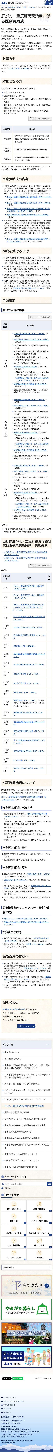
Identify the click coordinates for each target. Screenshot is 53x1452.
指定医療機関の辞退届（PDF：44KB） (29, 751)
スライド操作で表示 (44, 118)
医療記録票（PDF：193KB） (26, 367)
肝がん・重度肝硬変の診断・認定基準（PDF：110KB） (29, 197)
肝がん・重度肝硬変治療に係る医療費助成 (24, 1106)
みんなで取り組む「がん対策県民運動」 (23, 1084)
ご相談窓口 (39, 1257)
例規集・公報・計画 (13, 1233)
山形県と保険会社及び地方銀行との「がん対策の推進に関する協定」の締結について (27, 1066)
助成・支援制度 (39, 1209)
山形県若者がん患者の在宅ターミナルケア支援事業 (27, 1146)
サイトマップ (8, 1408)
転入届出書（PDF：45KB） (25, 760)
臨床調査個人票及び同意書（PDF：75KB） (31, 339)
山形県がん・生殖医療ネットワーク (21, 1154)
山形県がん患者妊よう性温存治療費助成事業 (25, 1125)
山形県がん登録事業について (18, 1132)
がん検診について (13, 1059)
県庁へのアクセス (18, 1417)
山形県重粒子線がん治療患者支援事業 (22, 1138)
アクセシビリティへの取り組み (14, 1401)
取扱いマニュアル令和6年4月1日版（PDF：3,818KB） (26, 918)
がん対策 (31, 7)
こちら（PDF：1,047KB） (19, 69)
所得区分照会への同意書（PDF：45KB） (30, 384)
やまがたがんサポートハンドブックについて (25, 1099)
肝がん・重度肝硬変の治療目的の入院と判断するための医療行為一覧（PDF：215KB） (29, 607)
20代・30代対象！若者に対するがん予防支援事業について (27, 1091)
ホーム (3, 7)
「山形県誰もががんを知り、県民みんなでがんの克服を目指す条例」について (27, 1076)
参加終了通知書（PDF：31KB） (26, 683)
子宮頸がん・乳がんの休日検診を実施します (25, 1119)
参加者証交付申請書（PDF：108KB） (29, 334)
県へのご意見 (39, 1245)
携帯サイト (7, 1412)
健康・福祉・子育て (14, 7)
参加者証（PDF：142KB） (24, 646)
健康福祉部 (7, 1009)
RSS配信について (9, 1405)
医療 (24, 7)
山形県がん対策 (12, 1052)
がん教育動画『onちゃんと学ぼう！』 (22, 1160)
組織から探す (9, 1267)
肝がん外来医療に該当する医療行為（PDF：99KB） (28, 215)
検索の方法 (7, 1188)
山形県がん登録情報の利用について (21, 1167)
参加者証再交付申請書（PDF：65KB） (29, 665)
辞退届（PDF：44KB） (35, 944)
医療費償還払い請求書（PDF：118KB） (29, 288)
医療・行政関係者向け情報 (17, 1112)
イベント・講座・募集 (39, 1221)
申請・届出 (14, 1221)
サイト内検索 (3, 1184)
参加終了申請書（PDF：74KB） (26, 674)
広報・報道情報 (14, 1245)
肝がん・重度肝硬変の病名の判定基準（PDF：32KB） (29, 203)
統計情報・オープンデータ (39, 1233)
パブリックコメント (13, 1257)
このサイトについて (10, 1397)
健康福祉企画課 (19, 1009)
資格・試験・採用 (13, 1209)
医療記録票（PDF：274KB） (25, 700)
